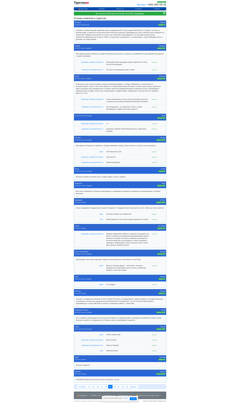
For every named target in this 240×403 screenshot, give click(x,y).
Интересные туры (125, 395)
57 (102, 387)
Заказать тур (120, 9)
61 (118, 387)
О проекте (138, 9)
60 (115, 387)
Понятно (133, 399)
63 (127, 387)
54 (89, 387)
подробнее (125, 398)
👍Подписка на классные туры (147, 395)
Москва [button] (141, 4)
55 (93, 387)
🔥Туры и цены (83, 9)
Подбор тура (96, 395)
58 (106, 387)
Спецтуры (102, 9)
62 (123, 387)
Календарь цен (109, 395)
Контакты (157, 9)
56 (98, 387)
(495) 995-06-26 (157, 4)
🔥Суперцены (82, 395)
